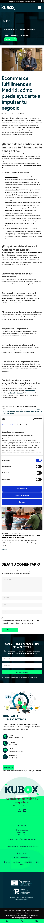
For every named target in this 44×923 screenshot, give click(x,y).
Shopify (12, 393)
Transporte (24, 35)
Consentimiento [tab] (8, 425)
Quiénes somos (23, 830)
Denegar (22, 502)
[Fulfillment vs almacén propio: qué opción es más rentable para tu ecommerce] (22, 518)
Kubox (6, 35)
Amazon (20, 393)
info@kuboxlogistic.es (16, 751)
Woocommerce (30, 390)
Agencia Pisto (27, 918)
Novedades (14, 35)
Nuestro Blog (22, 832)
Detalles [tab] (20, 425)
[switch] (39, 466)
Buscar (13, 39)
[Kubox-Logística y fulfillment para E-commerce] (8, 7)
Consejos (22, 29)
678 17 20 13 (13, 758)
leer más (4, 549)
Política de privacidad (19, 911)
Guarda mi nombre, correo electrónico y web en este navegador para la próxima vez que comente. (20, 622)
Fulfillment (31, 29)
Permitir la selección (22, 495)
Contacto (22, 835)
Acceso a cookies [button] (22, 913)
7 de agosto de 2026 (17, 533)
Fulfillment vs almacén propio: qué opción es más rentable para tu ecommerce (21, 536)
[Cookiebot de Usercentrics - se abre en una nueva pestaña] (33, 419)
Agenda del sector (10, 29)
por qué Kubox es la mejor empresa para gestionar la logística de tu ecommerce (22, 411)
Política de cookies (33, 911)
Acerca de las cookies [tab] (34, 425)
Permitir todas (22, 488)
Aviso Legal (7, 911)
